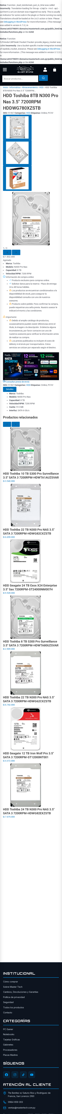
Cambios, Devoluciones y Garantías (20, 992)
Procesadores (10, 1050)
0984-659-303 (15, 1102)
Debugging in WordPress (15, 22)
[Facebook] (6, 1074)
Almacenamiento (30, 87)
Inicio (5, 87)
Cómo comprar (10, 981)
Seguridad (8, 1002)
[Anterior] (7, 252)
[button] (4, 69)
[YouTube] (31, 1074)
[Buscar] (43, 78)
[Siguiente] (16, 252)
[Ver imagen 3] (17, 178)
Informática (14, 87)
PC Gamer (8, 1029)
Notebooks (8, 1034)
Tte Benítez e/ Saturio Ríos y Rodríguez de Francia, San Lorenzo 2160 (29, 1094)
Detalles (9, 389)
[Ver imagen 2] (17, 152)
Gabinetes (8, 1044)
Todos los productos (13, 1007)
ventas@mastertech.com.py (21, 1107)
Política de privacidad (14, 997)
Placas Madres (10, 1055)
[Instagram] (15, 1074)
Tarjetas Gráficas (11, 1039)
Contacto (7, 1012)
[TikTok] (23, 1074)
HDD (41, 87)
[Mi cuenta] (45, 70)
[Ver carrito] (55, 69)
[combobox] (20, 78)
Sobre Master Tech (12, 987)
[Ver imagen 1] (17, 127)
